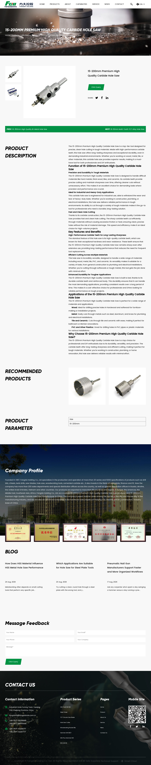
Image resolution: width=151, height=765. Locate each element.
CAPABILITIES (81, 4)
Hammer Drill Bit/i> (66, 733)
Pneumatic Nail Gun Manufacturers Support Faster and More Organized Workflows (125, 568)
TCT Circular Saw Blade (67, 717)
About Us (103, 717)
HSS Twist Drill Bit (65, 707)
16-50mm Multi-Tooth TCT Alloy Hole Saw (124, 129)
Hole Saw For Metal (29, 35)
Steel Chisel (63, 712)
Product (102, 712)
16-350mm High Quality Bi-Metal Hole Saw (27, 129)
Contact (119, 4)
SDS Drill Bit (63, 743)
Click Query (13, 661)
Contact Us (103, 733)
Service (95, 4)
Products (55, 4)
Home (42, 4)
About (68, 4)
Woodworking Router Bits (68, 728)
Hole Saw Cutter (65, 723)
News (107, 4)
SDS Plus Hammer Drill (67, 738)
